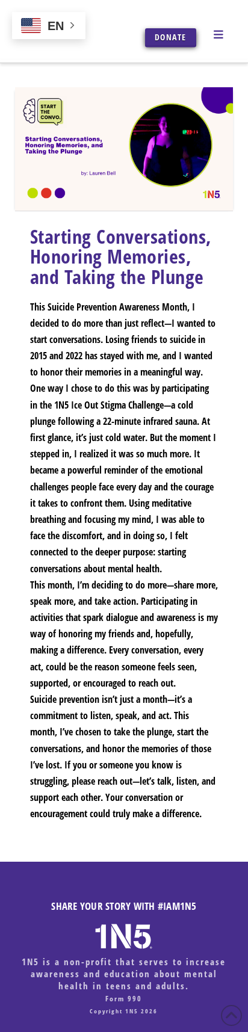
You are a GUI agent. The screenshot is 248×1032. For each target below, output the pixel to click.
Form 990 (123, 998)
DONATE (170, 37)
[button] (220, 33)
